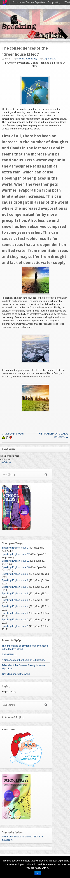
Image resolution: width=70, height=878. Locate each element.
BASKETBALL (9, 654)
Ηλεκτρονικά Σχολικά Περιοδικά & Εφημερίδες (36, 2)
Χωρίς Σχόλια (49, 58)
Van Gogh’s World (13, 433)
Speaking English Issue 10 (16, 567)
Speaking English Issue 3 (15, 613)
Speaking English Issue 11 (15, 560)
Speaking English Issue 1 (15, 626)
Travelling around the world (16, 674)
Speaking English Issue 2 (15, 619)
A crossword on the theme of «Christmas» (23, 660)
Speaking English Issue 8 (15, 580)
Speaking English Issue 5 (15, 600)
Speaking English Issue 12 (16, 554)
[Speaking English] (35, 24)
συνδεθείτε (5, 462)
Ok (37, 873)
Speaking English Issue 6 (15, 593)
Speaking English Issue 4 (15, 606)
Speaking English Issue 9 (15, 574)
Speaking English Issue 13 (16, 547)
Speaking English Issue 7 (15, 587)
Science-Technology (27, 58)
